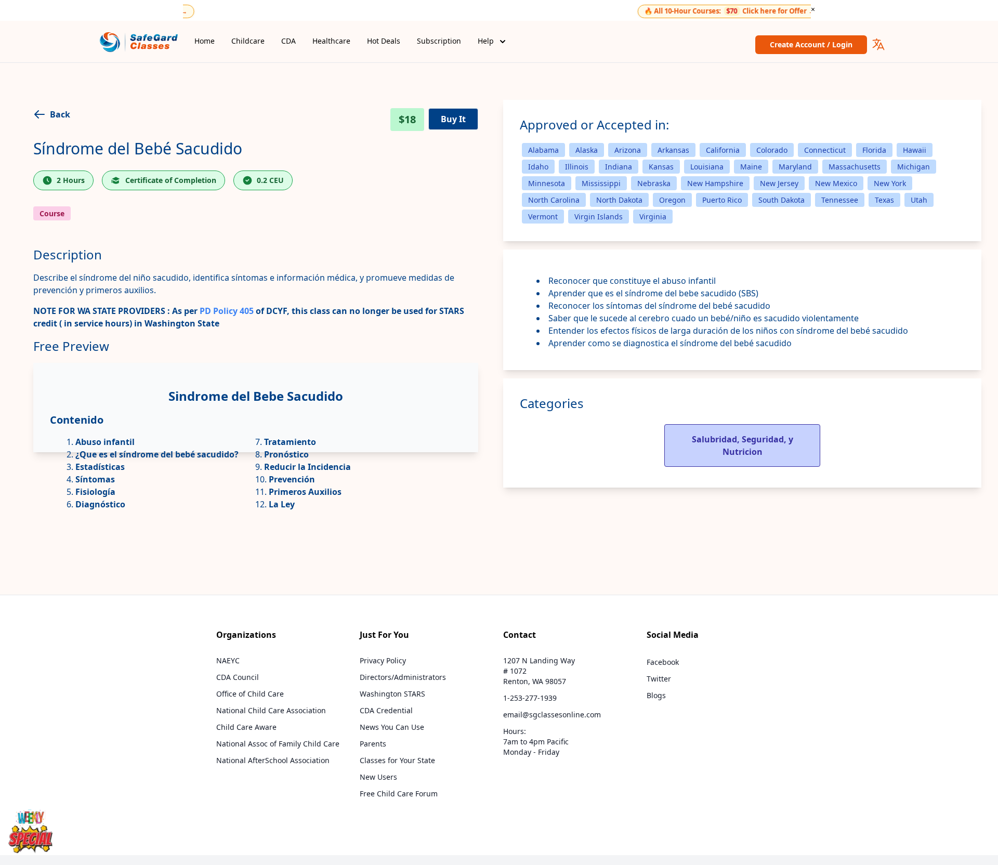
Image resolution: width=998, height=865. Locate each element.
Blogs (656, 695)
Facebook (663, 662)
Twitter (659, 679)
